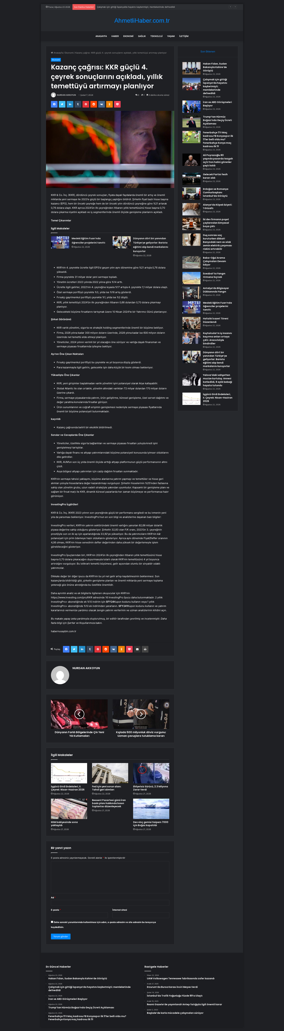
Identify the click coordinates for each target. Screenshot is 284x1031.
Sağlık (142, 36)
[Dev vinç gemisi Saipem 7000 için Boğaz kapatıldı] (151, 809)
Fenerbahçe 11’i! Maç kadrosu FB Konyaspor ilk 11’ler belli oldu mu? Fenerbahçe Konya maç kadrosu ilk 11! (218, 139)
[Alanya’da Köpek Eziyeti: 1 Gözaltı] (191, 209)
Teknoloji (156, 36)
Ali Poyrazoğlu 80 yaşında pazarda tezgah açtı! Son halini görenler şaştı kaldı (218, 160)
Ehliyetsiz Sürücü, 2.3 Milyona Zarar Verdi (150, 788)
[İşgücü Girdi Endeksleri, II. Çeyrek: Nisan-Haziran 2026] (69, 773)
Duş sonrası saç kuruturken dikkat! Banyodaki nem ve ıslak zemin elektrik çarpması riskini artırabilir (217, 242)
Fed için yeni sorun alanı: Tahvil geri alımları (106, 788)
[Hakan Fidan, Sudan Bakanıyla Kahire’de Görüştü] (191, 68)
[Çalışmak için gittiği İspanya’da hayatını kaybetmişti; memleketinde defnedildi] (191, 84)
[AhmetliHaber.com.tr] (142, 21)
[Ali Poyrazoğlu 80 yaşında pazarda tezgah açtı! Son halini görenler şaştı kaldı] (191, 160)
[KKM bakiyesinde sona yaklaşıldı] (69, 809)
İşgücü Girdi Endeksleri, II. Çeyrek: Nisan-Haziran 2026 (67, 788)
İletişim (184, 36)
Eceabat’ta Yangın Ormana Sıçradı (214, 275)
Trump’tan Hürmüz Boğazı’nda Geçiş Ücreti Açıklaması (217, 120)
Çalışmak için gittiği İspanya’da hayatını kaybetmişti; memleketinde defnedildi (215, 86)
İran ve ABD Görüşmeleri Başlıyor (113, 7)
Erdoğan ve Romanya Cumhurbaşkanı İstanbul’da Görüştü (215, 192)
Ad (53, 897)
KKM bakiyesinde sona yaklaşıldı (64, 823)
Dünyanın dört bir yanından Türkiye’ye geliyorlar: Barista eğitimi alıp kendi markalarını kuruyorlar (216, 359)
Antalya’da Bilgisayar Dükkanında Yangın (216, 290)
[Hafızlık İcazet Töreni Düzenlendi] (191, 323)
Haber (115, 36)
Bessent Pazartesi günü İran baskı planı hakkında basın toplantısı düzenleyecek (109, 803)
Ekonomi (128, 36)
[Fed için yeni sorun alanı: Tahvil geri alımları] (110, 773)
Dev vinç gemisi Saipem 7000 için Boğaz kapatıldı (150, 823)
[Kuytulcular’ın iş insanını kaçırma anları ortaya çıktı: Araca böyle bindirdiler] (191, 338)
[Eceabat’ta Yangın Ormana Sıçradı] (191, 278)
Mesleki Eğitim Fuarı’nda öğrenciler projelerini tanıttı (217, 306)
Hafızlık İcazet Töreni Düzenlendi (215, 320)
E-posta (56, 910)
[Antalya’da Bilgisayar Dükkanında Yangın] (191, 293)
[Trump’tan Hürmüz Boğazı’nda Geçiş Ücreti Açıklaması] (191, 121)
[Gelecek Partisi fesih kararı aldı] (191, 179)
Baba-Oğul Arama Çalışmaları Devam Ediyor (214, 261)
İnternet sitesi (119, 910)
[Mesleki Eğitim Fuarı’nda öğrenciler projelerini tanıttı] (60, 242)
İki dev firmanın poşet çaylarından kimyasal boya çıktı (216, 223)
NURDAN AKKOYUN (66, 95)
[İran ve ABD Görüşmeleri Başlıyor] (191, 106)
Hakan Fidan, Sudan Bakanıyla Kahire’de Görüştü (215, 67)
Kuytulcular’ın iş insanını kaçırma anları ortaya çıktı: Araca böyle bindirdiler (217, 338)
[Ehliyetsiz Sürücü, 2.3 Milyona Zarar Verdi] (151, 773)
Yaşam (171, 36)
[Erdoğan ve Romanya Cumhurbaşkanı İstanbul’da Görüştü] (191, 193)
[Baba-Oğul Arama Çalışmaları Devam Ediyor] (191, 262)
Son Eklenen (208, 51)
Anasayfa (101, 36)
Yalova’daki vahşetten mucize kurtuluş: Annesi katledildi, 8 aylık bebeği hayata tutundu (217, 380)
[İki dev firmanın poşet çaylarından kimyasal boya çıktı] (191, 224)
